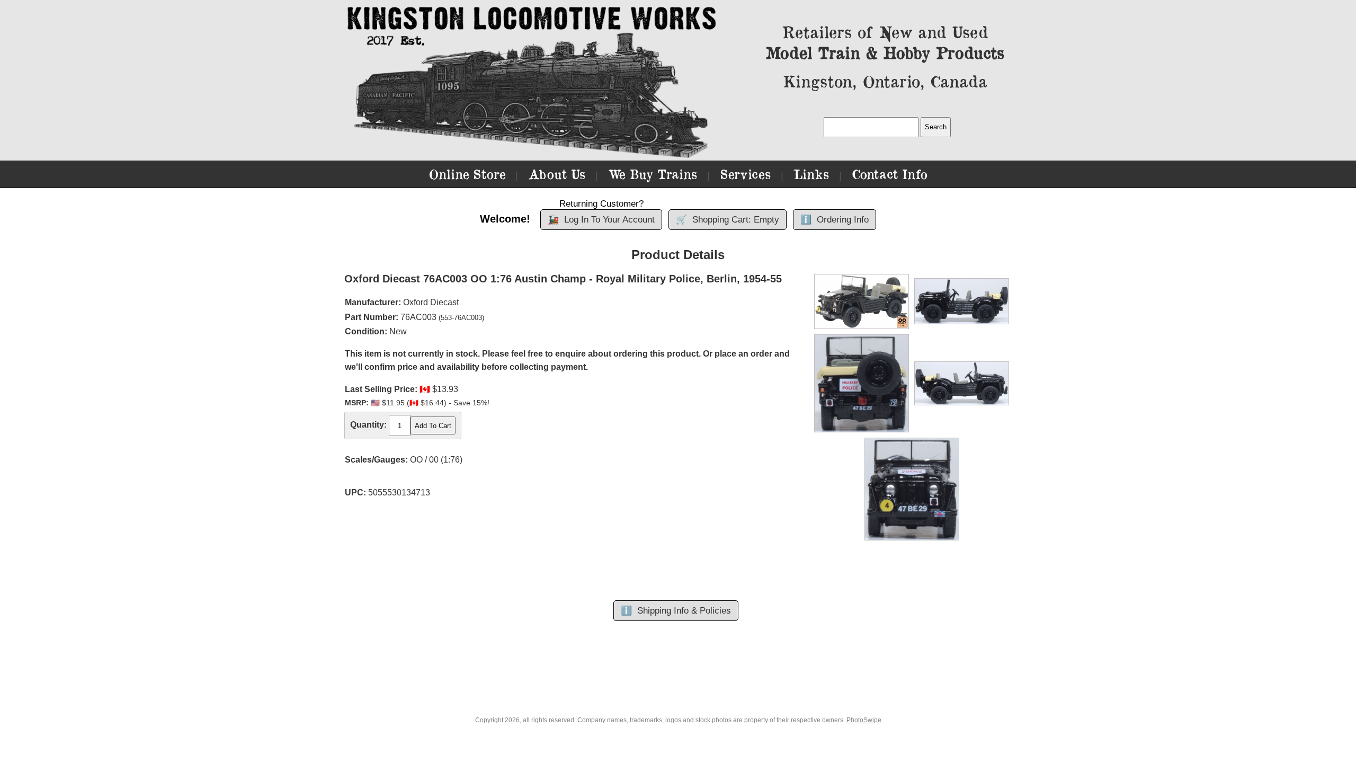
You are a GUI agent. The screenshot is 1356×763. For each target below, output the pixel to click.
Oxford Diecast (431, 302)
